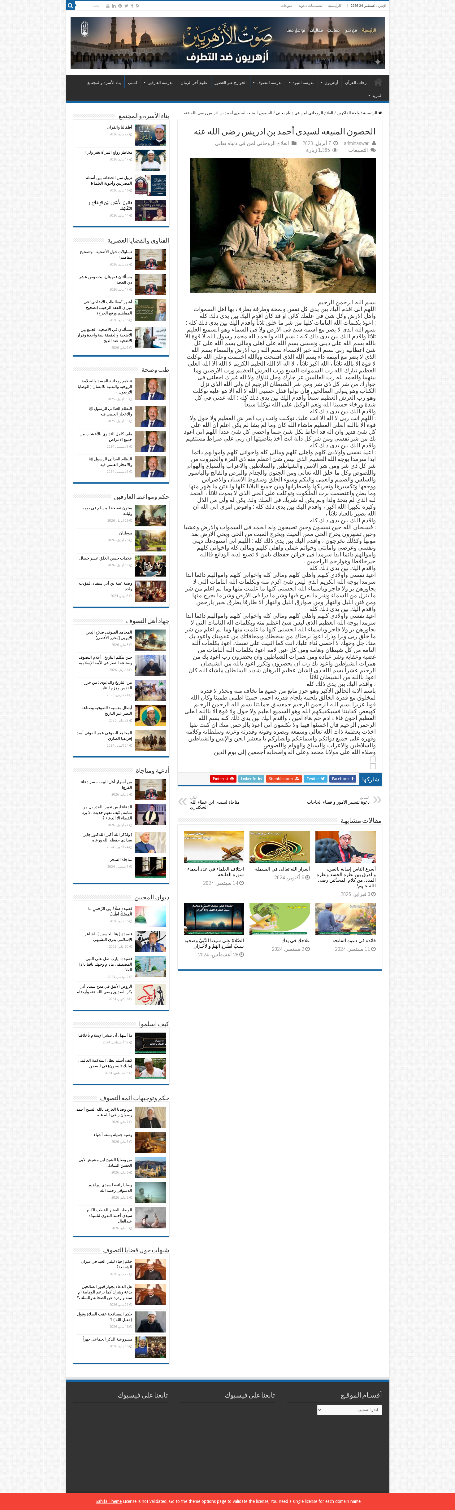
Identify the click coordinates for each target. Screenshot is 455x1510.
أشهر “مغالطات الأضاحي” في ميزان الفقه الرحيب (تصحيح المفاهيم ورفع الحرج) (108, 307)
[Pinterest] (120, 6)
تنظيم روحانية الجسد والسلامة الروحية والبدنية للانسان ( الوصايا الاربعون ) (105, 386)
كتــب (132, 82)
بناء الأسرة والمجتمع (104, 82)
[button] (280, 759)
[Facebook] (132, 6)
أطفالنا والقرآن (119, 127)
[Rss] (137, 6)
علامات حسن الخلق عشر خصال (105, 558)
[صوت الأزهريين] (228, 41)
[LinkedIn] (113, 6)
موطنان (125, 533)
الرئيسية (334, 5)
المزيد (377, 95)
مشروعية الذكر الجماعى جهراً (107, 1339)
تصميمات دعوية (310, 5)
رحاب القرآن (355, 82)
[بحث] (70, 5)
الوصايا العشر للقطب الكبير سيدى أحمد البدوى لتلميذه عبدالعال (109, 1215)
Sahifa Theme (109, 1501)
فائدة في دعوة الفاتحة (354, 940)
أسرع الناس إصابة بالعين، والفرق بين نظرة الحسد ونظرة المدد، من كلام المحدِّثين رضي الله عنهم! (346, 877)
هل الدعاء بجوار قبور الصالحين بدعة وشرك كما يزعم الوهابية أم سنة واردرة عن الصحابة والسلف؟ (104, 1292)
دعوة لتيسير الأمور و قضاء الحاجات (338, 800)
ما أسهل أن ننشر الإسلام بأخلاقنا (105, 1035)
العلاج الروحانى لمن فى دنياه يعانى (304, 113)
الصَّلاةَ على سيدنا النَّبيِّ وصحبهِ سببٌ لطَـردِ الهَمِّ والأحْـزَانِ (214, 943)
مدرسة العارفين (160, 82)
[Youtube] (107, 6)
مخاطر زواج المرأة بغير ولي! (108, 152)
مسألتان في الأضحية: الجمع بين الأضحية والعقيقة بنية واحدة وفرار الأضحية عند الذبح (104, 335)
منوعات (286, 5)
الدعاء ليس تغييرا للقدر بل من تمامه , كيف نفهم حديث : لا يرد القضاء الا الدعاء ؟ (107, 812)
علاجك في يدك (295, 940)
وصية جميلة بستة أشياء (113, 1134)
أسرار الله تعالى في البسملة (282, 869)
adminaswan (357, 143)
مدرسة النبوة (303, 82)
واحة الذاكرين (348, 113)
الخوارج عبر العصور (230, 82)
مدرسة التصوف (270, 82)
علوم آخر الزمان (194, 82)
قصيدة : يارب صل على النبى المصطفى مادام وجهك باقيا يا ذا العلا (105, 964)
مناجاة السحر (121, 859)
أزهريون (331, 82)
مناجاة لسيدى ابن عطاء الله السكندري (215, 803)
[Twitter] (126, 6)
